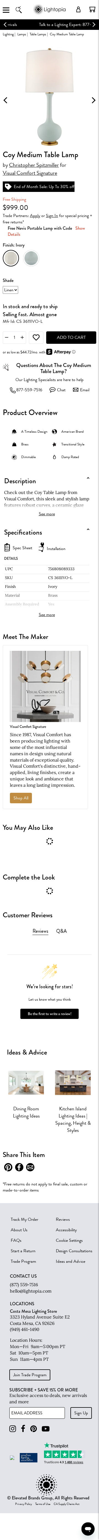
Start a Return (23, 1251)
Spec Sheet (22, 548)
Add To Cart (71, 337)
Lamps (21, 34)
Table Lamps (38, 34)
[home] (49, 13)
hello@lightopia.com (30, 1291)
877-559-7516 (29, 390)
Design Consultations (74, 1251)
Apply (35, 215)
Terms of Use (42, 1504)
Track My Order (24, 1219)
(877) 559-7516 (24, 1284)
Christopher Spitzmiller (34, 165)
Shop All (20, 798)
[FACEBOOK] (23, 1429)
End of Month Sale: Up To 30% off (44, 186)
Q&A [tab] (61, 931)
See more (47, 514)
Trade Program (23, 1261)
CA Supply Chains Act (66, 1504)
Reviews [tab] (40, 931)
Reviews (63, 1219)
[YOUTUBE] (46, 1429)
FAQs (16, 1240)
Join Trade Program (29, 1375)
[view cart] (92, 9)
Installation (56, 548)
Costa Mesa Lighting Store (33, 1311)
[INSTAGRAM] (12, 1429)
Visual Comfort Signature (30, 173)
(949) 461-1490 (24, 1329)
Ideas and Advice (70, 1261)
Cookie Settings (69, 1240)
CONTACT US (23, 1276)
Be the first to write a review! (50, 1013)
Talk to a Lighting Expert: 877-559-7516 (49, 24)
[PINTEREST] (33, 1429)
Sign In (52, 215)
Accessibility (66, 1230)
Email (84, 390)
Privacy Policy (23, 1504)
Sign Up (81, 1413)
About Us (19, 1230)
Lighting (8, 34)
